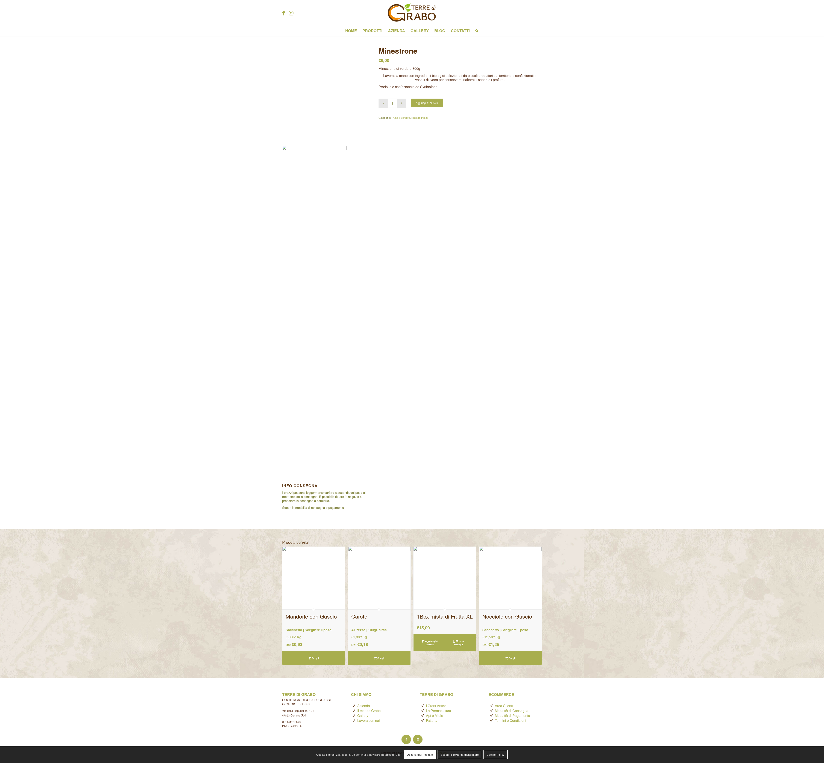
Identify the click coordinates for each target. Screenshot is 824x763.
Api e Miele (434, 715)
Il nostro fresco (419, 117)
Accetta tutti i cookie (420, 754)
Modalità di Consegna (511, 710)
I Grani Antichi (436, 705)
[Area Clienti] (491, 705)
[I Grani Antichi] (422, 705)
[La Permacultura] (422, 710)
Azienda (363, 705)
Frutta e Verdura (400, 117)
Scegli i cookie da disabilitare (460, 754)
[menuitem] (351, 30)
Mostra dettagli (459, 643)
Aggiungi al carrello (427, 103)
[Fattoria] (422, 720)
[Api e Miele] (422, 715)
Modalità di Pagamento (512, 715)
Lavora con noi (368, 720)
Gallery (362, 715)
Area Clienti (504, 705)
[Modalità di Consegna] (491, 710)
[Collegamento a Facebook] (283, 12)
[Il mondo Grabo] (353, 710)
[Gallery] (353, 715)
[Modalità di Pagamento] (491, 715)
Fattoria (431, 720)
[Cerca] (475, 30)
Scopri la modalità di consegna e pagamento (313, 507)
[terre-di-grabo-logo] (412, 12)
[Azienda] (353, 705)
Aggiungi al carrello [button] (431, 643)
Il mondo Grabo (369, 710)
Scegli (315, 658)
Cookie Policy (495, 754)
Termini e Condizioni (510, 720)
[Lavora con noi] (353, 720)
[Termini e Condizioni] (491, 720)
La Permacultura (438, 710)
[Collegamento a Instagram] (291, 12)
